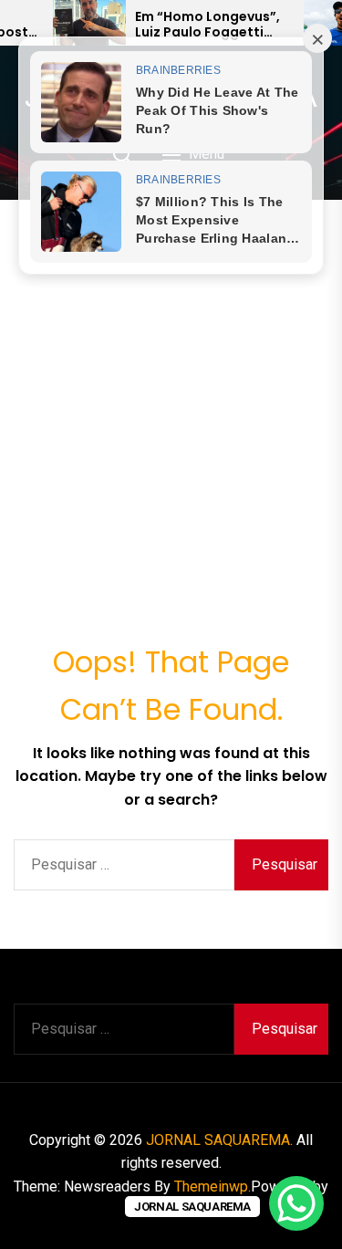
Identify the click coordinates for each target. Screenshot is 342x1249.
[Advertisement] (171, 380)
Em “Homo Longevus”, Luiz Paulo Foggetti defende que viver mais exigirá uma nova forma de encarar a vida (212, 24)
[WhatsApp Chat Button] (296, 1203)
